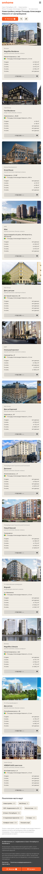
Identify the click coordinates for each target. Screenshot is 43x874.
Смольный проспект (11, 350)
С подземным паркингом (12, 818)
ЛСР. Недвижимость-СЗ (12, 808)
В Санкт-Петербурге (11, 813)
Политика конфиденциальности (20, 862)
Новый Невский (10, 528)
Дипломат (8, 468)
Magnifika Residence (11, 51)
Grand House (8, 170)
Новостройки (9, 803)
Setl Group (23, 803)
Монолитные (30, 808)
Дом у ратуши (9, 290)
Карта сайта (6, 864)
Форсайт (7, 587)
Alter (6, 229)
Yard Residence (9, 111)
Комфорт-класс (10, 822)
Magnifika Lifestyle (11, 647)
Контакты (5, 862)
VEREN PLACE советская (13, 765)
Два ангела (8, 706)
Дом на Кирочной (10, 409)
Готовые (30, 818)
